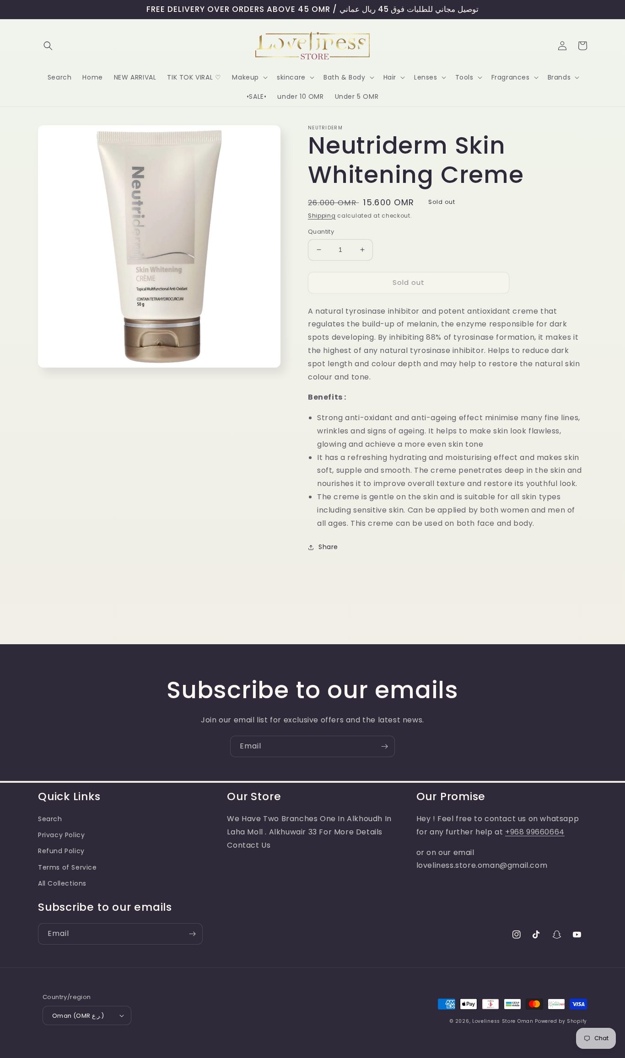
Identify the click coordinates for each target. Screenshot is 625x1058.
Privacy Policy (61, 834)
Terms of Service (67, 867)
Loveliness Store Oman (502, 1021)
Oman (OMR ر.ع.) (78, 1015)
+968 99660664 (535, 832)
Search (50, 818)
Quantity (321, 231)
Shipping (322, 215)
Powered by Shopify (561, 1021)
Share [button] (328, 546)
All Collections (62, 883)
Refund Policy (61, 850)
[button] (48, 46)
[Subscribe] (384, 746)
